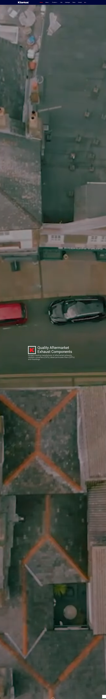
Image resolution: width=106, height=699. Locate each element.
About (46, 2)
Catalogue (67, 2)
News (74, 2)
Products (54, 2)
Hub (61, 2)
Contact (80, 2)
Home (41, 2)
